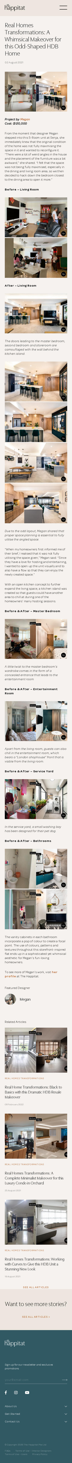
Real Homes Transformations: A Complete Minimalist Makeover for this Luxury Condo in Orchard (34, 1177)
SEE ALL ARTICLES (36, 1287)
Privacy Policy (39, 1454)
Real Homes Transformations (24, 1078)
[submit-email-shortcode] (64, 1380)
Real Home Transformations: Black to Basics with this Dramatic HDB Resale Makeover (33, 1091)
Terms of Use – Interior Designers (33, 1451)
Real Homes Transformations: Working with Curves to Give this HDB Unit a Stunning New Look (34, 1263)
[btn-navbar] (63, 8)
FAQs (8, 1451)
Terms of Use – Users (16, 1454)
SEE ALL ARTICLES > (36, 1316)
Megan (25, 119)
